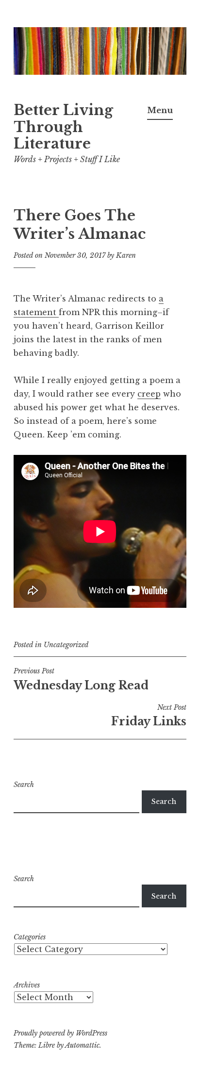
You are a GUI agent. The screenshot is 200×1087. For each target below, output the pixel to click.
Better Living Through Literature (63, 127)
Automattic (82, 1045)
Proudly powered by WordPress (60, 1033)
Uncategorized (66, 644)
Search (24, 784)
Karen (126, 255)
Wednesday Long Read (81, 679)
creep (149, 394)
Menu (160, 110)
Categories (30, 937)
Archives (27, 985)
